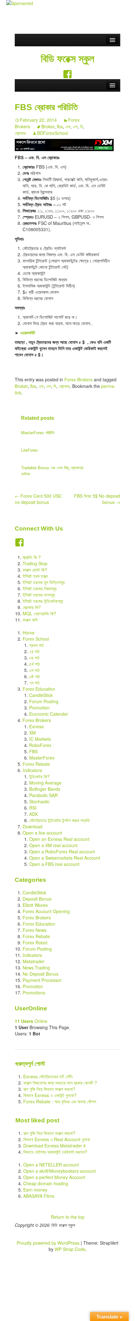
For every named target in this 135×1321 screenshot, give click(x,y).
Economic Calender (48, 714)
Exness (36, 726)
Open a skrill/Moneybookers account (59, 1171)
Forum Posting (43, 701)
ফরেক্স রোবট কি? (35, 570)
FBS (33, 751)
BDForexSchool (52, 133)
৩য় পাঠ (34, 657)
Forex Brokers (78, 379)
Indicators (32, 770)
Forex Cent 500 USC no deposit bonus (38, 499)
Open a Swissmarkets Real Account (64, 858)
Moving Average (45, 783)
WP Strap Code (70, 1249)
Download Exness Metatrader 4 (54, 1145)
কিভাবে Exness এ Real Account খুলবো (56, 1139)
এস (75, 126)
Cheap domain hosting (45, 1183)
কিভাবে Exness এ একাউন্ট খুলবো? (50, 1095)
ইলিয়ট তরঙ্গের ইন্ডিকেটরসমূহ (43, 601)
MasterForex (42, 757)
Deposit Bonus (37, 899)
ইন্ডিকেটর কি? (39, 776)
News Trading (36, 967)
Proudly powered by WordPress (48, 1243)
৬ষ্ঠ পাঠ (34, 676)
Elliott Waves (35, 905)
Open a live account (42, 833)
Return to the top (67, 1217)
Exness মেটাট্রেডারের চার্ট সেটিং (48, 1076)
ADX (33, 814)
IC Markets (40, 739)
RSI (32, 808)
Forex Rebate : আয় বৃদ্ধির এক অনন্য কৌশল (59, 1101)
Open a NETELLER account (51, 1164)
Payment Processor (42, 980)
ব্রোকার (20, 133)
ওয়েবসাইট (27, 332)
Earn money (35, 1189)
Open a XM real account (53, 845)
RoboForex (40, 745)
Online (31, 1021)
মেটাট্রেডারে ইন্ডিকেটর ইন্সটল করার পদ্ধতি (59, 820)
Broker (47, 126)
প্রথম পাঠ (36, 645)
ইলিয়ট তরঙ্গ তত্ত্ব (35, 576)
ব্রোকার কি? (32, 607)
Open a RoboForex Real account (62, 851)
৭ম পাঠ (34, 682)
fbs (60, 126)
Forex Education (39, 689)
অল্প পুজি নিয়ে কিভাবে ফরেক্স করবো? (49, 1089)
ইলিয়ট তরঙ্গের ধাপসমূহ (39, 595)
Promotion (39, 707)
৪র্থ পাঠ (34, 664)
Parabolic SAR (43, 795)
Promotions (34, 992)
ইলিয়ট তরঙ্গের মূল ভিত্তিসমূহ (44, 582)
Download (32, 826)
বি (81, 126)
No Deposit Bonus (40, 974)
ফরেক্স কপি (30, 620)
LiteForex (29, 450)
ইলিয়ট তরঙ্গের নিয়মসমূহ (40, 588)
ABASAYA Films (38, 1196)
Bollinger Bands (44, 789)
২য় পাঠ (34, 651)
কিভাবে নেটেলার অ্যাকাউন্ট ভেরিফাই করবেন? (55, 1152)
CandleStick (41, 695)
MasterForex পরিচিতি (37, 432)
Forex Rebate (36, 764)
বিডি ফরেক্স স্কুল (67, 58)
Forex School (36, 639)
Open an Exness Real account (59, 839)
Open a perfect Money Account (54, 1177)
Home (29, 632)
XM (32, 732)
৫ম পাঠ (34, 670)
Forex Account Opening (46, 911)
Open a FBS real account (54, 864)
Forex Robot (35, 942)
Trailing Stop (35, 563)
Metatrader (34, 961)
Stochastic (39, 801)
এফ (67, 126)
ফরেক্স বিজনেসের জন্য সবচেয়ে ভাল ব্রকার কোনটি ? (60, 1083)
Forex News (34, 930)
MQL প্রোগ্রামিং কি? (39, 613)
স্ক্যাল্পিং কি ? (32, 557)
